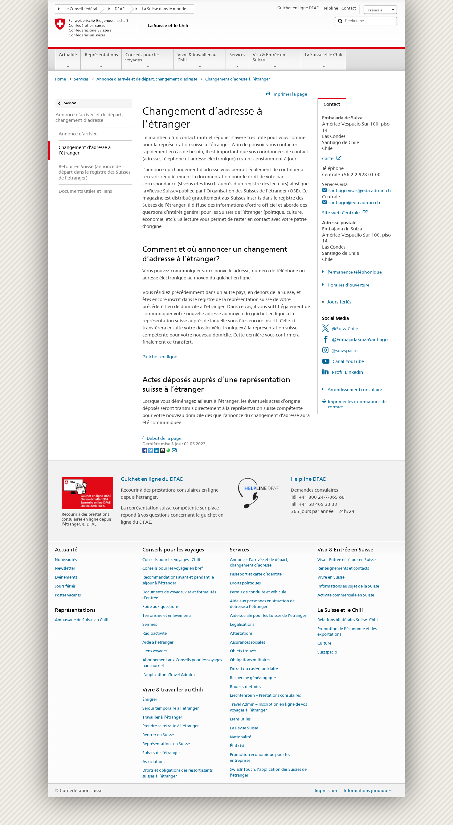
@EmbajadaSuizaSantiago (360, 339)
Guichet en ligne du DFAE (152, 479)
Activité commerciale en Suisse (345, 595)
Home (60, 79)
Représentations (101, 54)
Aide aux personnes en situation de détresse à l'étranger (262, 604)
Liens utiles (240, 719)
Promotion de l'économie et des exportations (347, 631)
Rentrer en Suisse (158, 734)
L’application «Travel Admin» (169, 674)
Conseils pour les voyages (142, 57)
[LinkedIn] (157, 449)
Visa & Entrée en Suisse (269, 57)
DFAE (119, 8)
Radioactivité (154, 633)
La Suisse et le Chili (323, 54)
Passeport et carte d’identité (256, 574)
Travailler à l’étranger (162, 717)
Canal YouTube (348, 361)
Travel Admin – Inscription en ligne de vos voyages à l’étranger (268, 707)
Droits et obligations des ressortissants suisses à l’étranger (177, 773)
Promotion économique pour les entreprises (260, 757)
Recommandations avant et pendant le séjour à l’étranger (178, 580)
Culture (324, 643)
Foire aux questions (160, 606)
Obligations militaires (250, 660)
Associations (153, 761)
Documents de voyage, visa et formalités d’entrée (179, 595)
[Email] (174, 449)
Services (237, 54)
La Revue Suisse (244, 728)
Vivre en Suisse (331, 577)
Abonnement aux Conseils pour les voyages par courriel (182, 663)
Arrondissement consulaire (354, 389)
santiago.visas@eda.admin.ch (360, 190)
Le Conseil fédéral (80, 8)
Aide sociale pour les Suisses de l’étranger (268, 615)
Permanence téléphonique (354, 272)
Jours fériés (339, 302)
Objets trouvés (243, 651)
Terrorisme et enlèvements (166, 615)
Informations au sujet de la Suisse (348, 586)
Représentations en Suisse (166, 743)
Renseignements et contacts (343, 568)
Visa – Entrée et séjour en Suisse (346, 559)
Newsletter (65, 568)
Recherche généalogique (253, 677)
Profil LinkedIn (347, 372)
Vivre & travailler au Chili (197, 57)
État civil (238, 746)
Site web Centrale (341, 213)
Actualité (68, 54)
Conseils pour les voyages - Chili (171, 559)
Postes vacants (68, 595)
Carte (328, 158)
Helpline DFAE (308, 479)
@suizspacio (344, 350)
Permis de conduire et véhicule (258, 592)
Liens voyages (154, 651)
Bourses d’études (245, 686)
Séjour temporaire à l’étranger (170, 708)
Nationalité (240, 737)
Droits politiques (245, 583)
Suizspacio (327, 652)
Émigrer (149, 699)
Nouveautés (66, 559)
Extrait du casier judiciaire (254, 668)
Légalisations (242, 624)
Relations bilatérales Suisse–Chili (347, 619)
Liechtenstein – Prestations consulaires (265, 695)
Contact (329, 104)
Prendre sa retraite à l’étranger (170, 726)
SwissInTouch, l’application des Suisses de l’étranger (268, 772)
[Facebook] (145, 449)
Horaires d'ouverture (348, 285)
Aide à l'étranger (157, 642)
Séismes (149, 624)
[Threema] (163, 449)
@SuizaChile (345, 329)
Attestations (241, 633)
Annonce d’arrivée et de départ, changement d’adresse (146, 79)
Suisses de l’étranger (161, 752)
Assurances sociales (247, 642)
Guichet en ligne (159, 357)
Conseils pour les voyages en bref (172, 568)
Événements (66, 577)
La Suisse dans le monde (164, 8)
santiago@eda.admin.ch (354, 202)
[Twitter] (151, 449)
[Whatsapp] (169, 449)
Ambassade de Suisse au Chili (81, 619)
